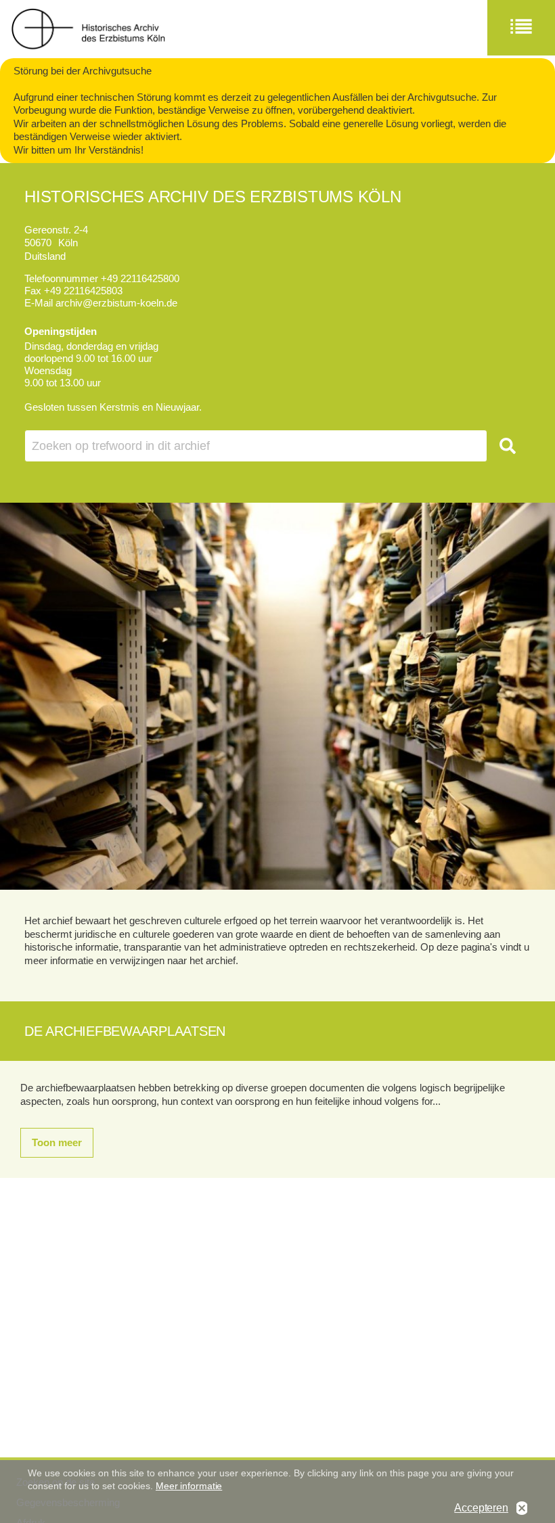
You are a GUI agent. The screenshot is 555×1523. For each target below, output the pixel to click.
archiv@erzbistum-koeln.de (116, 303)
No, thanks (521, 1508)
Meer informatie (189, 1485)
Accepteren (481, 1508)
